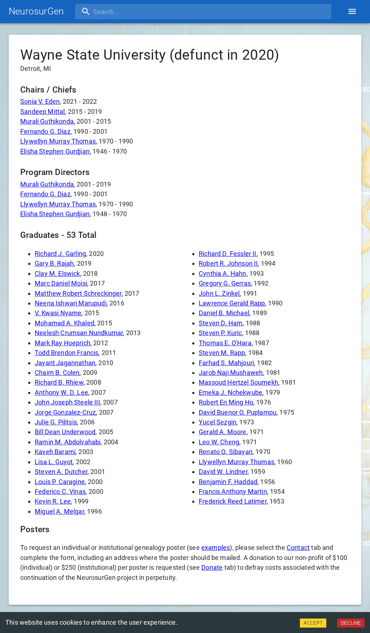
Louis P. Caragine (60, 482)
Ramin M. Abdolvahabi (67, 442)
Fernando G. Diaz (45, 131)
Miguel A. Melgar (59, 511)
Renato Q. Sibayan (226, 451)
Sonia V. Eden (40, 101)
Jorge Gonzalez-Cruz (65, 412)
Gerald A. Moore (222, 432)
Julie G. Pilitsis (56, 422)
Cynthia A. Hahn (222, 273)
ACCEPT (313, 623)
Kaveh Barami (55, 451)
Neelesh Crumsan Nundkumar (79, 333)
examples (215, 547)
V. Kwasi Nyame (58, 313)
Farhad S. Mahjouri (226, 363)
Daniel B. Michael (224, 313)
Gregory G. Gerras (225, 283)
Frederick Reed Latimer (233, 501)
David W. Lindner (223, 471)
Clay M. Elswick (57, 273)
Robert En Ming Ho (226, 402)
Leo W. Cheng (219, 442)
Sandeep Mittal (42, 111)
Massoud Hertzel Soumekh (238, 382)
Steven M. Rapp (222, 352)
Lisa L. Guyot (54, 462)
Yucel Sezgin (217, 422)
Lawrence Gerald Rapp (232, 303)
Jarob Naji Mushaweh (231, 372)
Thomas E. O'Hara (225, 343)
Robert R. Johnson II (228, 263)
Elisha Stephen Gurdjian (55, 151)
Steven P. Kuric (220, 333)
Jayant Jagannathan (65, 363)
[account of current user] (352, 11)
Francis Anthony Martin (233, 491)
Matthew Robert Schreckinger (78, 293)
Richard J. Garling (60, 253)
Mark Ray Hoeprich (62, 343)
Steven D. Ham (220, 323)
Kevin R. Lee (53, 501)
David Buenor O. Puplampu (237, 412)
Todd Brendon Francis (66, 352)
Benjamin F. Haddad (228, 482)
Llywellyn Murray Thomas (58, 141)
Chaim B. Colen (57, 372)
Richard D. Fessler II (228, 253)
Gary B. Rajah (54, 263)
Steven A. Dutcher (61, 471)
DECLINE (351, 623)
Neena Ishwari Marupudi (71, 303)
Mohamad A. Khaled (64, 323)
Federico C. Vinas (60, 491)
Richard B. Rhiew (59, 382)
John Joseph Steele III (67, 402)
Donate (212, 567)
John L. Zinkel (219, 293)
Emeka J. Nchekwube (230, 392)
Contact (298, 547)
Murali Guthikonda (47, 121)
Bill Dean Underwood (65, 432)
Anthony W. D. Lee (61, 392)
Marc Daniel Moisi (61, 283)
